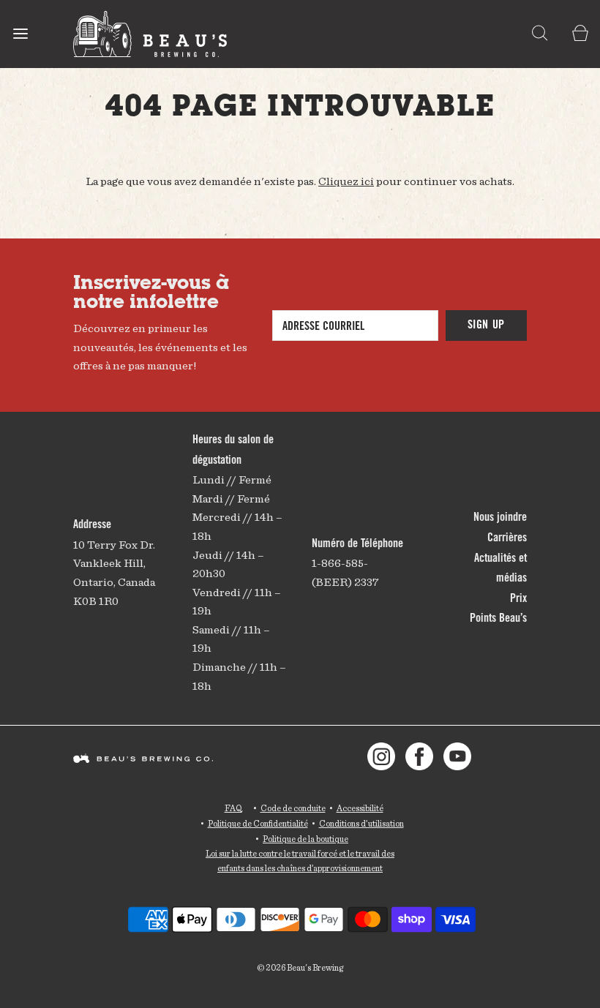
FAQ (233, 807)
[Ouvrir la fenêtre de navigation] (20, 34)
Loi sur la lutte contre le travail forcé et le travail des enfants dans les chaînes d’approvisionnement (300, 860)
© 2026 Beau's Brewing (300, 967)
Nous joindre (500, 518)
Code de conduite (293, 807)
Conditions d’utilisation (361, 823)
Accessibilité (360, 807)
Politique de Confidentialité (258, 823)
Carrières (507, 538)
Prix (518, 599)
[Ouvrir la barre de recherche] (540, 34)
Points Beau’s (498, 619)
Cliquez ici (346, 181)
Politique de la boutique (305, 838)
